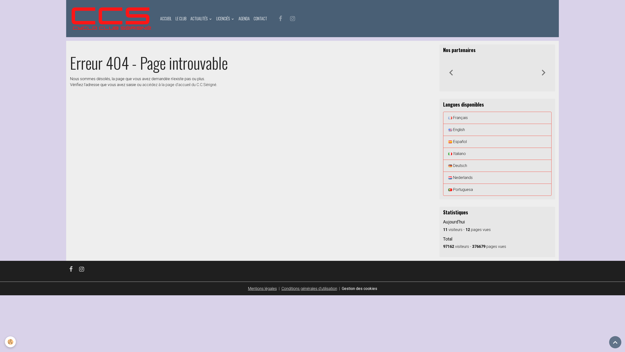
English (458, 129)
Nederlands (462, 177)
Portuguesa (462, 189)
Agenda (244, 19)
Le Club (181, 19)
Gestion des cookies (359, 288)
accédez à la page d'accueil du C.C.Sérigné (179, 84)
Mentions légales (262, 288)
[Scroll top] (615, 342)
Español (459, 141)
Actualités (199, 19)
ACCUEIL (166, 19)
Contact (260, 19)
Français (460, 117)
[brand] (112, 18)
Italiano (459, 153)
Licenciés (223, 19)
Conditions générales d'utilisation (309, 288)
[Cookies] (10, 341)
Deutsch (459, 165)
